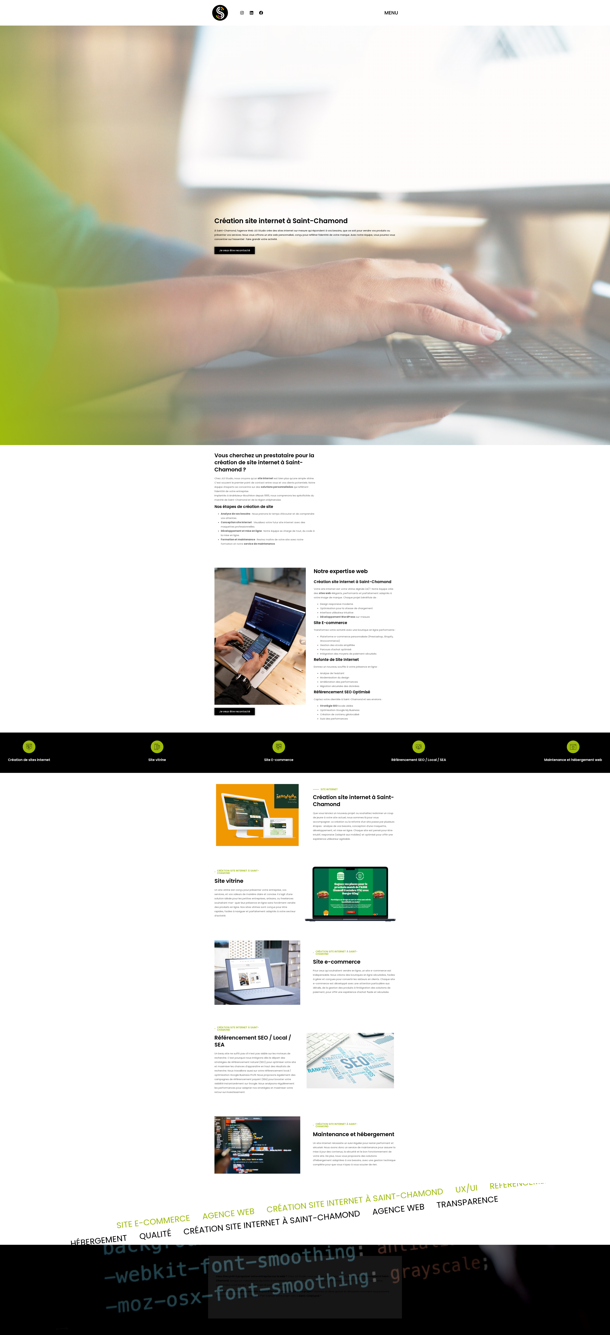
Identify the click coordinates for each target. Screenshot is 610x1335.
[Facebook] (261, 13)
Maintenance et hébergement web (573, 759)
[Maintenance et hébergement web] (573, 746)
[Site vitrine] (157, 746)
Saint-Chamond (309, 1295)
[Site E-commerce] (278, 746)
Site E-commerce (278, 759)
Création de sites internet (29, 759)
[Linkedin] (252, 13)
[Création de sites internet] (29, 746)
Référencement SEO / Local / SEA (418, 759)
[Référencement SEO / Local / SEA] (418, 746)
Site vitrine (157, 759)
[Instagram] (242, 13)
